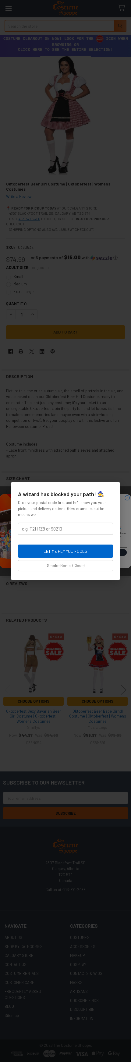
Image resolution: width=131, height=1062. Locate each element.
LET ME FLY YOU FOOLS (65, 551)
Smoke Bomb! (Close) (65, 565)
